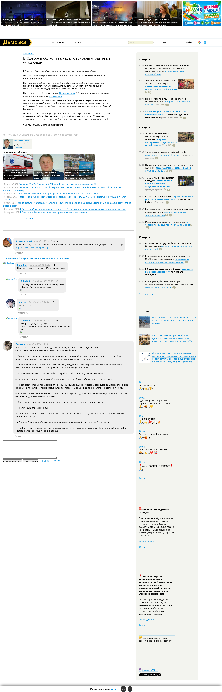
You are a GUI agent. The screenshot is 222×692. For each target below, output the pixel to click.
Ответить (20, 252)
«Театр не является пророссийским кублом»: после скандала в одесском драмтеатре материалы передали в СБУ (172, 338)
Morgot (22, 302)
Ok (123, 689)
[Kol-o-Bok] (8, 263)
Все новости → (146, 294)
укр (164, 42)
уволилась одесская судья (158, 287)
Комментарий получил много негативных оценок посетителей (37, 258)
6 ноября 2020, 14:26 (37, 344)
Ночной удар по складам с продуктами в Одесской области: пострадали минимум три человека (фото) (20, 22)
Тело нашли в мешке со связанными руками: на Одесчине (157, 136)
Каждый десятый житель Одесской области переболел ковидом (47, 175)
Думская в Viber (150, 670)
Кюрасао (20, 344)
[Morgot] (10, 307)
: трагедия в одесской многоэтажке (166, 116)
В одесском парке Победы (158, 196)
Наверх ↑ (30, 218)
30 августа (144, 59)
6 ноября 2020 (28, 53)
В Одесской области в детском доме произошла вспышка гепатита (53, 212)
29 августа (144, 127)
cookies (115, 689)
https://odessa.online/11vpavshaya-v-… (34, 247)
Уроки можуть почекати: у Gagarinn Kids (165, 152)
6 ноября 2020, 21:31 (43, 320)
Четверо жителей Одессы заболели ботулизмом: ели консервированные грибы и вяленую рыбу (16, 174)
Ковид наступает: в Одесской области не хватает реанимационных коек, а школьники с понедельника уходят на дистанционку (67, 204)
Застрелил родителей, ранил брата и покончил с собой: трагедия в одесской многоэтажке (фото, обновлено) (68, 22)
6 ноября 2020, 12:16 (43, 281)
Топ (95, 42)
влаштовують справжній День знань (163, 155)
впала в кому (55, 96)
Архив (78, 42)
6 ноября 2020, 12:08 (44, 241)
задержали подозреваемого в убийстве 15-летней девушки (161, 142)
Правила (45, 460)
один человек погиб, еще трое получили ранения (167, 223)
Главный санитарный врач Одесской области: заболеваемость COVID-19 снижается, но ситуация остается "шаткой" (64, 198)
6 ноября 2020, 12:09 (40, 265)
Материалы (58, 42)
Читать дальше (146, 541)
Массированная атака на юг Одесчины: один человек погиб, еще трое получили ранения (112, 23)
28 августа (144, 237)
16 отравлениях (67, 93)
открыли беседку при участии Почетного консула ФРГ (169, 198)
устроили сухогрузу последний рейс (164, 72)
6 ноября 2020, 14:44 (39, 302)
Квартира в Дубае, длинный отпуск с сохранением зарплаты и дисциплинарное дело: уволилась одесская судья (158, 22)
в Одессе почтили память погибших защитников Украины (159, 183)
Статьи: (144, 311)
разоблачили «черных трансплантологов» (165, 213)
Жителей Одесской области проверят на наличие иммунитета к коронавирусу (58, 193)
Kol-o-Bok (22, 265)
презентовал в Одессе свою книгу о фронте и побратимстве (161, 88)
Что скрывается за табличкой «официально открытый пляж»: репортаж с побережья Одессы (174, 320)
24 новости (17, 147)
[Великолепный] (7, 246)
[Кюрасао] (7, 349)
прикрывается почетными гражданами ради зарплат (167, 260)
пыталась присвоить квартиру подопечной (168, 247)
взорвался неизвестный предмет (169, 270)
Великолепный (23, 241)
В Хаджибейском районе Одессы (163, 269)
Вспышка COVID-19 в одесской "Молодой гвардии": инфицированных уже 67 (57, 184)
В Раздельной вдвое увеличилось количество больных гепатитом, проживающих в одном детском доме (73, 209)
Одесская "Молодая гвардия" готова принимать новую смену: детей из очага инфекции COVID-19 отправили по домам (80, 174)
